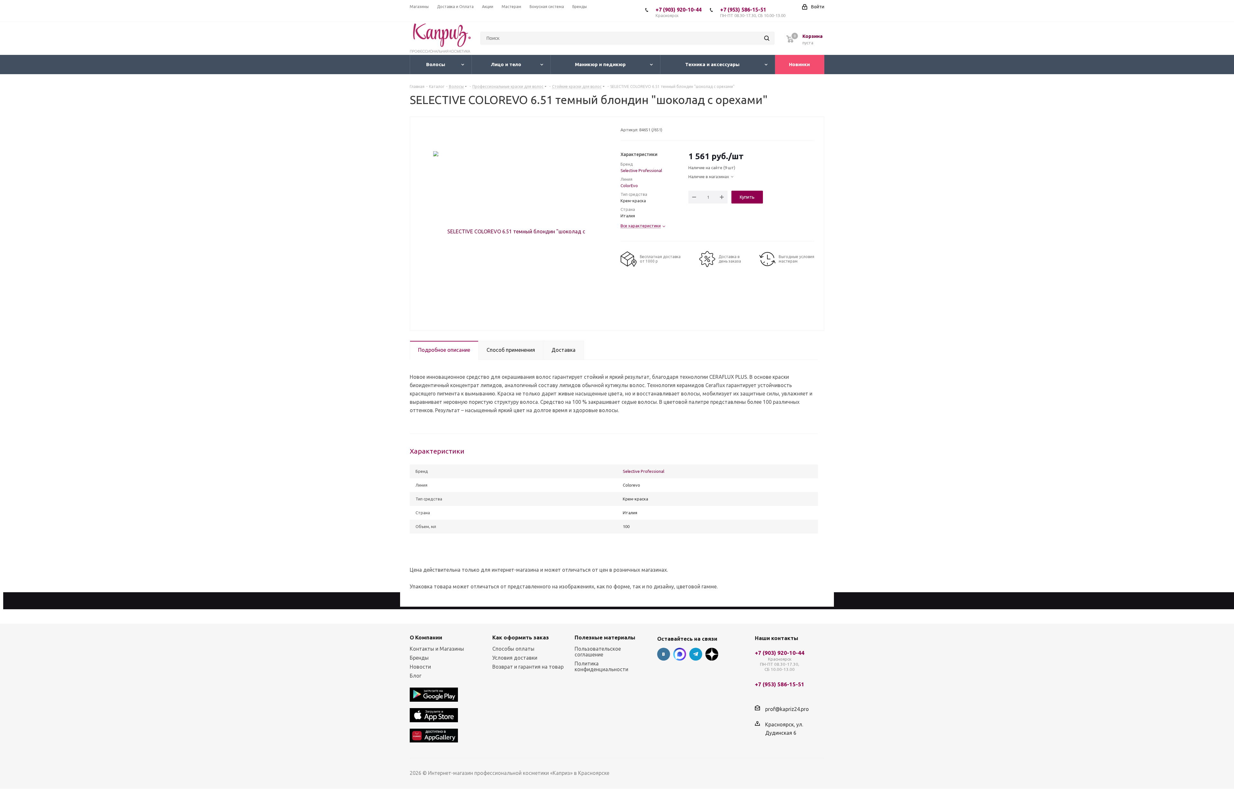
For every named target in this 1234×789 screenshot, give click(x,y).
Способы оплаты (513, 649)
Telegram (695, 654)
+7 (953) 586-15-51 (752, 12)
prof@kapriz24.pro (787, 709)
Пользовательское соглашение (598, 651)
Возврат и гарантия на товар (528, 667)
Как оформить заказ (520, 637)
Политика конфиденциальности (601, 666)
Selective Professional (641, 170)
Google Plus (711, 654)
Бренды (419, 658)
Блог (415, 676)
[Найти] (766, 38)
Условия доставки (514, 658)
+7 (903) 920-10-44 (679, 12)
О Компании (426, 637)
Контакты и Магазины (437, 649)
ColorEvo (629, 185)
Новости (420, 667)
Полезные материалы (605, 637)
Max (679, 654)
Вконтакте (663, 654)
